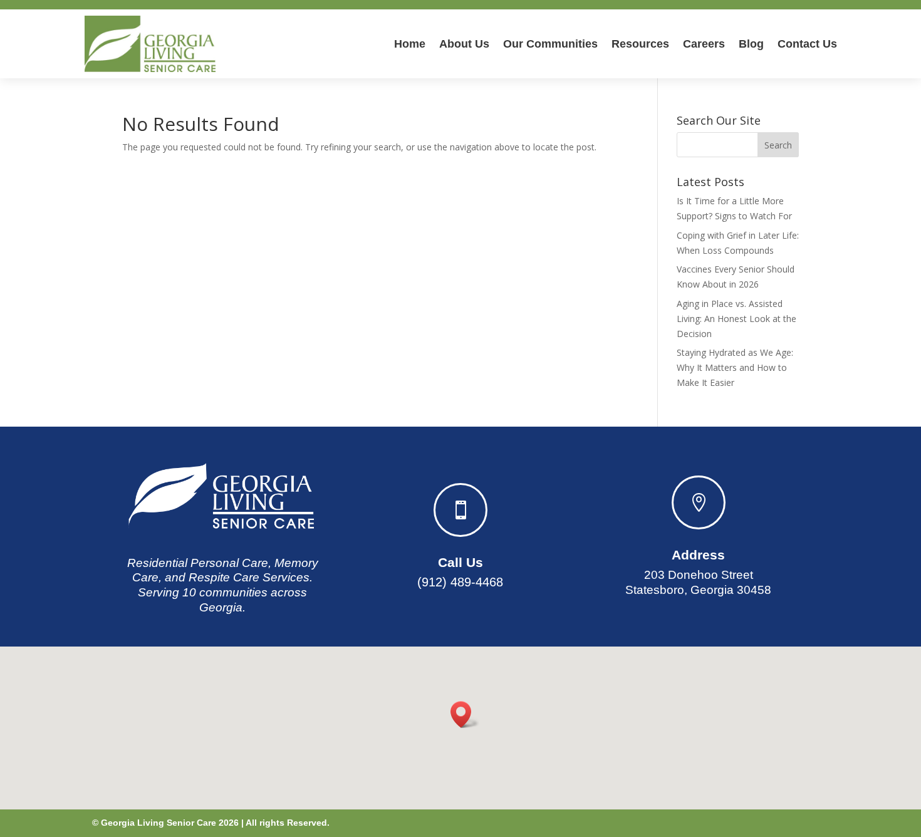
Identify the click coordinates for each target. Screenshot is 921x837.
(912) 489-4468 (460, 582)
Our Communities (550, 44)
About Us (464, 44)
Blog (751, 44)
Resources (640, 44)
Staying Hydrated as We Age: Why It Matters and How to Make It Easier (735, 367)
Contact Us (807, 44)
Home (409, 44)
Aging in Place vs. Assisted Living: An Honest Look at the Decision (736, 319)
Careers (704, 44)
